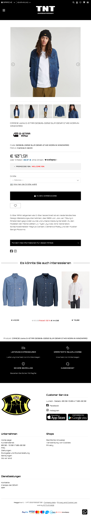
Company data (50, 502)
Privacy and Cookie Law (67, 502)
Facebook (54, 406)
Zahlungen (6, 450)
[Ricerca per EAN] (87, 2)
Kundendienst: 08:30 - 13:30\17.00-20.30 (13, 444)
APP (3, 488)
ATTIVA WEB (48, 505)
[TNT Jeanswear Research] (45, 14)
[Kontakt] (79, 2)
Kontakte (5, 483)
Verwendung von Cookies (58, 443)
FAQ (3, 448)
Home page (6, 440)
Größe (13, 176)
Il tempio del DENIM (9, 485)
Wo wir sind (6, 458)
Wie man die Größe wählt (25, 184)
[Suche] (72, 2)
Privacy (49, 445)
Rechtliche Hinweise (55, 440)
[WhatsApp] (84, 513)
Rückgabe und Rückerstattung (15, 453)
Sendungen (6, 456)
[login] (76, 2)
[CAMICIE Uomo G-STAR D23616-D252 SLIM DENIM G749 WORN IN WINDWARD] (45, 96)
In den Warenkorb (46, 196)
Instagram (54, 411)
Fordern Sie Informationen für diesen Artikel (32, 243)
